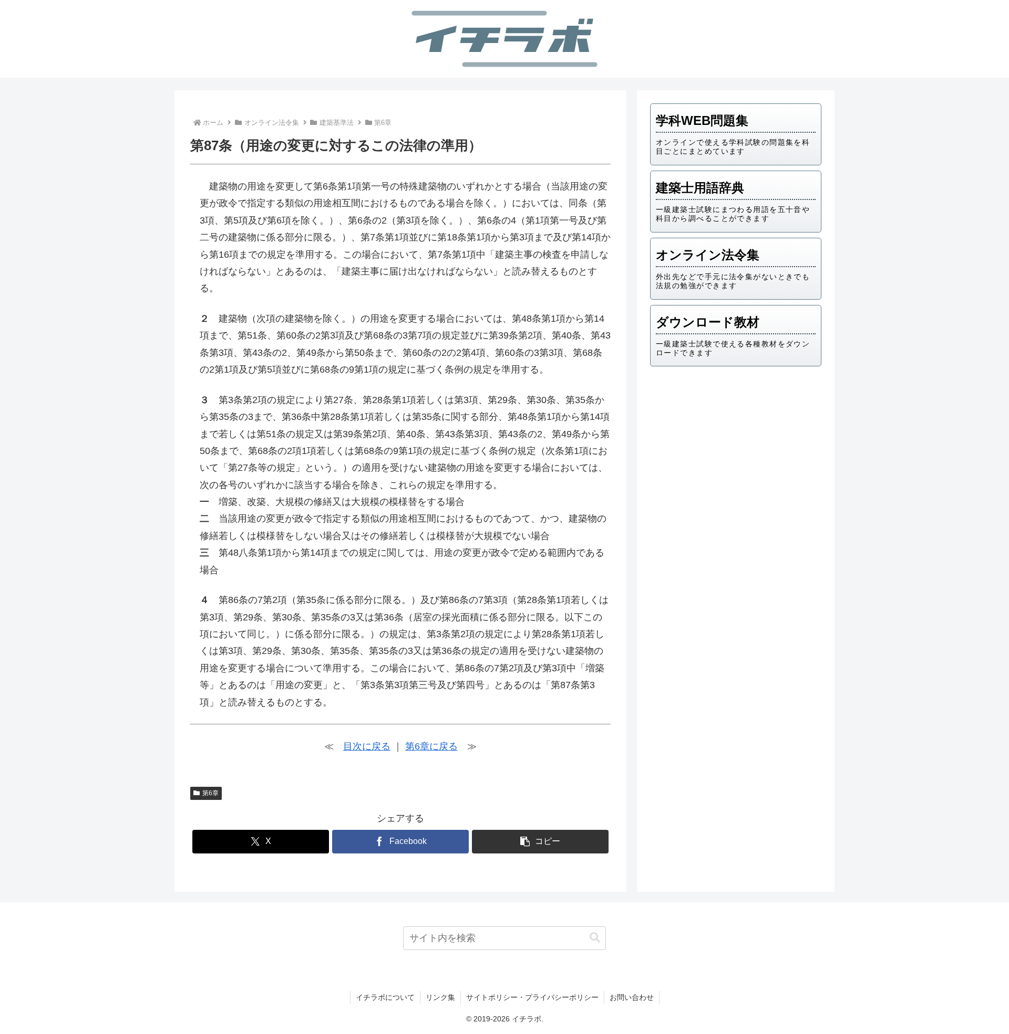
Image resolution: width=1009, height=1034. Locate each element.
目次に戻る (366, 746)
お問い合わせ (632, 997)
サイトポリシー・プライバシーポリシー (532, 997)
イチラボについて (385, 997)
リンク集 (440, 997)
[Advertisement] (735, 456)
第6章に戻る (431, 746)
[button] (540, 841)
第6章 (210, 793)
